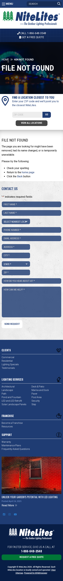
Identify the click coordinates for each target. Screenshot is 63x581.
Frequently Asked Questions (16, 449)
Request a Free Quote (32, 557)
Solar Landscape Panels (14, 404)
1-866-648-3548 (31, 551)
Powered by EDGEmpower (35, 573)
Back (20, 176)
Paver (34, 393)
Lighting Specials (10, 364)
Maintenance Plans (11, 445)
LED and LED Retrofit (12, 401)
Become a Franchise (12, 423)
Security (36, 401)
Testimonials (8, 368)
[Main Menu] (3, 4)
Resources (7, 426)
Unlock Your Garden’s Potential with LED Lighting (30, 497)
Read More (8, 505)
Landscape (7, 390)
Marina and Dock (40, 390)
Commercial (8, 357)
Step (34, 404)
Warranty (6, 442)
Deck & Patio (38, 386)
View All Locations (31, 123)
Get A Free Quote (32, 37)
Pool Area (37, 397)
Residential (7, 361)
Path (4, 393)
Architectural (8, 386)
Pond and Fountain (11, 397)
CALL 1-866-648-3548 (33, 33)
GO (46, 114)
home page (28, 172)
